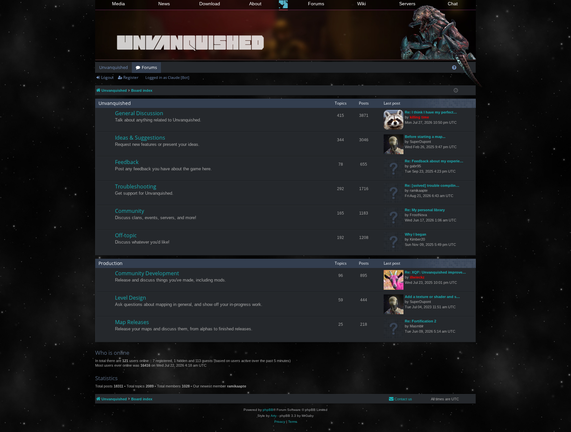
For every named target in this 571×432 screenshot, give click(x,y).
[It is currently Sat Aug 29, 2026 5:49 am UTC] (456, 90)
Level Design (130, 297)
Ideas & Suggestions (140, 137)
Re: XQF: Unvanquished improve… (435, 272)
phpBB (268, 410)
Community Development (147, 273)
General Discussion (139, 113)
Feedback (126, 162)
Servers (407, 3)
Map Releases (132, 322)
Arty (274, 415)
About (255, 3)
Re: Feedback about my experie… (434, 161)
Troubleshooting (135, 186)
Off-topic (126, 235)
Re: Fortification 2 (420, 321)
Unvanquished (113, 67)
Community (129, 211)
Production (110, 263)
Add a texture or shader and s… (432, 297)
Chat (453, 3)
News (164, 3)
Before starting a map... (425, 137)
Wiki (361, 3)
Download (209, 3)
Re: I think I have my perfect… (431, 112)
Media (118, 3)
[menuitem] (454, 67)
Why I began (415, 234)
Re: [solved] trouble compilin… (432, 185)
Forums (316, 3)
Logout (107, 77)
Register (130, 77)
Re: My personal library (425, 210)
